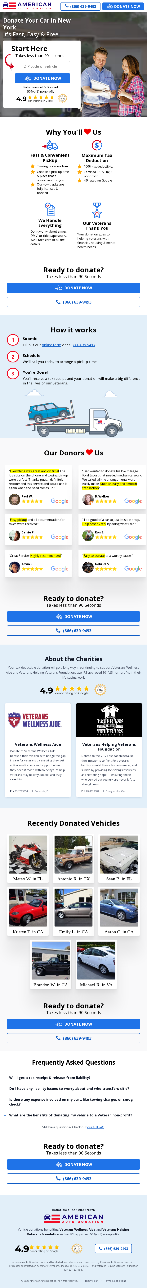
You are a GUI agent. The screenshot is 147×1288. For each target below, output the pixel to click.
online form (51, 345)
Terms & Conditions (115, 1280)
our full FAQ (95, 1127)
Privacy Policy (91, 1280)
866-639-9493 (84, 345)
